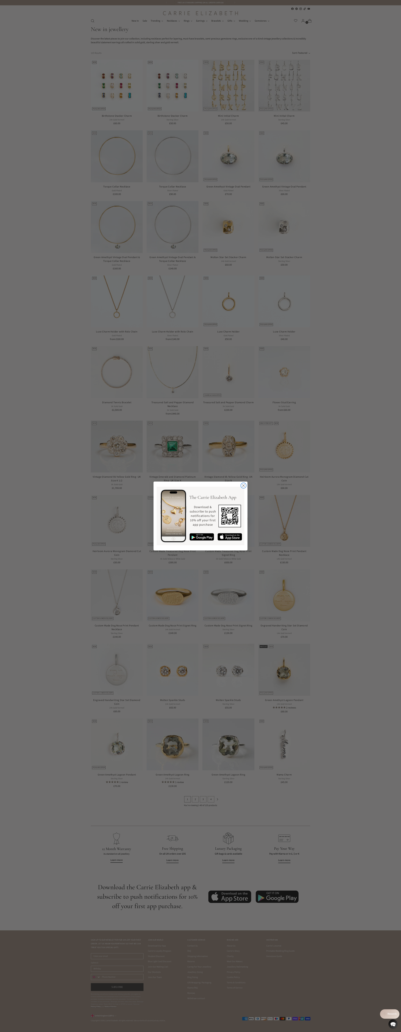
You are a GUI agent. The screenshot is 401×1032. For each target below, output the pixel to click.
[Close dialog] (243, 485)
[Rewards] (389, 1014)
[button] (393, 1024)
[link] (200, 516)
